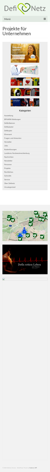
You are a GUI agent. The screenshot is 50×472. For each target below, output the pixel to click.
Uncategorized (9, 187)
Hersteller (8, 142)
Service (7, 180)
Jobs (6, 146)
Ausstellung (8, 116)
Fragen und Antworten (12, 138)
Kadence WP (33, 467)
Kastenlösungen (10, 149)
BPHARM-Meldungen (12, 119)
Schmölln (7, 176)
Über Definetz (9, 183)
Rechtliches (8, 172)
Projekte (7, 168)
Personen (8, 164)
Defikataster (8, 127)
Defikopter (8, 131)
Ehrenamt (8, 134)
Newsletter (8, 161)
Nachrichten (8, 157)
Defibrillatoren (9, 123)
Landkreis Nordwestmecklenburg (16, 153)
